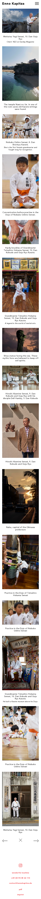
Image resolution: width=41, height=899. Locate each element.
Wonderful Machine (20, 873)
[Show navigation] (37, 3)
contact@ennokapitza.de (20, 883)
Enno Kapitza (13, 3)
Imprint (20, 895)
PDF (20, 889)
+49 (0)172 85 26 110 (20, 878)
